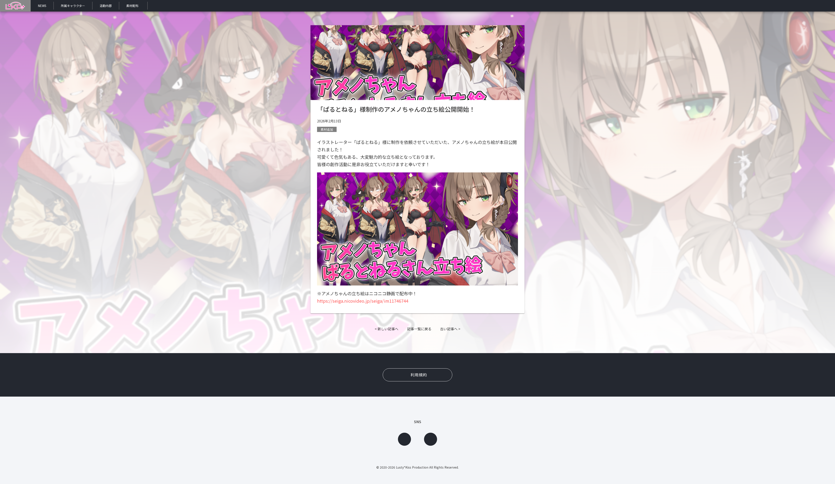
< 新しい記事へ (386, 328)
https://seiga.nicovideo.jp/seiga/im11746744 (362, 301)
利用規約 (419, 374)
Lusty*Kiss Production (412, 467)
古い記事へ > (450, 328)
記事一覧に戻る (419, 328)
